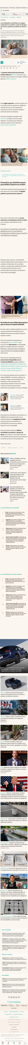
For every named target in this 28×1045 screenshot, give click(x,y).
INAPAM (19, 17)
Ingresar (25, 1043)
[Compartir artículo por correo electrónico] (13, 68)
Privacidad (14, 1026)
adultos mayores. (11, 79)
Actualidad (12, 7)
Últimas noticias (4, 7)
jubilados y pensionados (13, 447)
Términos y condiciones (14, 1024)
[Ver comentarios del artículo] (16, 68)
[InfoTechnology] (14, 1008)
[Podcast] (24, 1005)
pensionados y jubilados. (8, 125)
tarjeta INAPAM (13, 342)
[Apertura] (4, 1005)
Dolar (8, 1043)
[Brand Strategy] (18, 1005)
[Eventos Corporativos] (12, 1005)
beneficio (4, 118)
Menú (3, 1043)
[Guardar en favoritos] (2, 62)
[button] (25, 886)
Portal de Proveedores (18, 1014)
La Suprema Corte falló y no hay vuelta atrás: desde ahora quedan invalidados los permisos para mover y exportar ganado (15, 514)
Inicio (14, 1043)
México (21, 447)
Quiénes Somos (8, 1014)
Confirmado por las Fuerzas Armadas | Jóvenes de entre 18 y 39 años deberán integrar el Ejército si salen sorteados (16, 547)
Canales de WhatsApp (13, 1011)
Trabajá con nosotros (14, 1017)
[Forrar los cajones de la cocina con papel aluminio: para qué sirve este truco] (14, 859)
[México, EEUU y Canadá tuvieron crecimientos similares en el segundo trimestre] (14, 707)
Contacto (6, 1011)
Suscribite (22, 1011)
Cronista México (4, 17)
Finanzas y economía (21, 7)
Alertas (19, 1043)
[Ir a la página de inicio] (2, 10)
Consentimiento (14, 1029)
